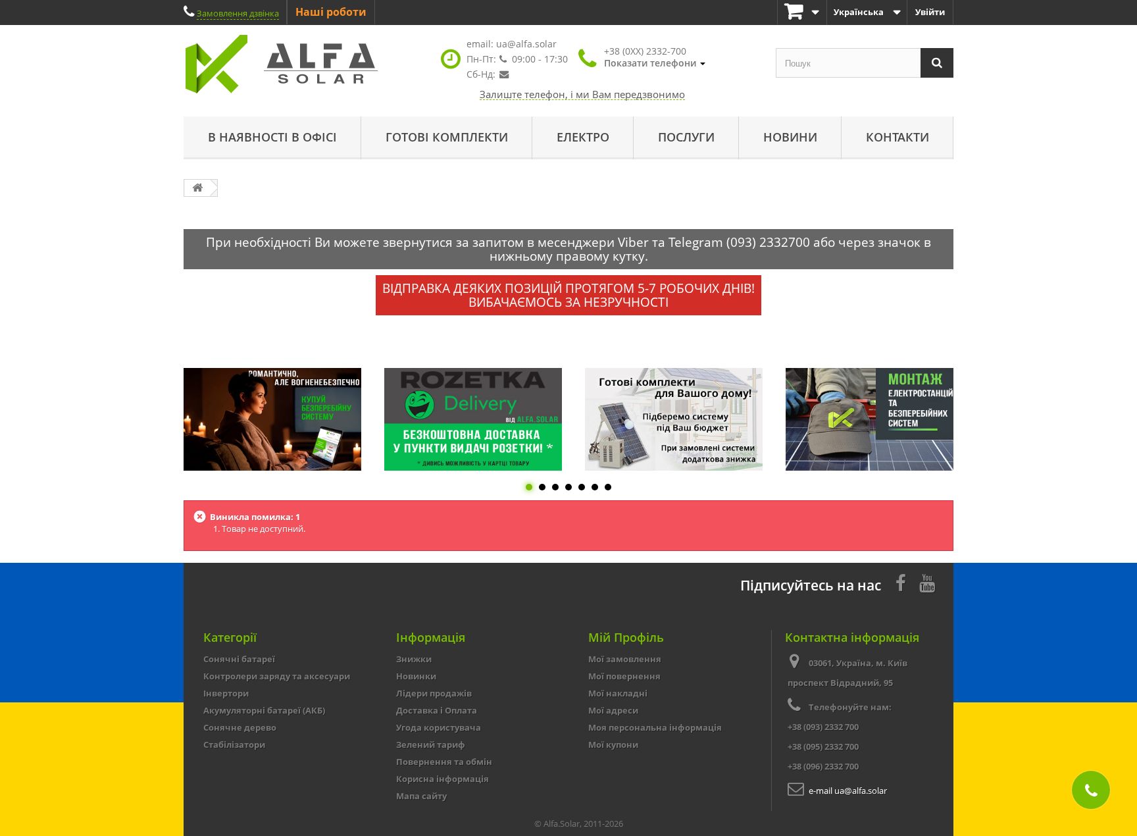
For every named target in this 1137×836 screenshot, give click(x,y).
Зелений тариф (430, 744)
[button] (654, 57)
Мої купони (613, 744)
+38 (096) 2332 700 (823, 766)
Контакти (897, 137)
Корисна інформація (442, 779)
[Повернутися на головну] (197, 188)
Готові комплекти (447, 137)
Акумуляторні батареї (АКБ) (264, 710)
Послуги (686, 137)
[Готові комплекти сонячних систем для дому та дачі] (674, 419)
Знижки (414, 659)
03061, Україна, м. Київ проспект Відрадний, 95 (847, 673)
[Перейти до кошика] (802, 12)
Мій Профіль (626, 637)
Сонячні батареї (239, 659)
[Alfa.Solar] (305, 64)
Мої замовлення (624, 659)
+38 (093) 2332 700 (823, 727)
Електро (583, 137)
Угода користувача (438, 727)
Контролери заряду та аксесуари (276, 676)
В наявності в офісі (272, 137)
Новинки (416, 676)
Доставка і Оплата (436, 710)
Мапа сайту (421, 796)
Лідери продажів (434, 693)
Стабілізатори (234, 744)
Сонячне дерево (239, 727)
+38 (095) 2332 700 (823, 746)
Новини (790, 137)
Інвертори (226, 693)
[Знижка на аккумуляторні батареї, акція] (272, 419)
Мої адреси (613, 710)
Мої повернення (624, 676)
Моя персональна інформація (655, 727)
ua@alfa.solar (526, 44)
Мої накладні (617, 693)
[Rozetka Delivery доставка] (473, 419)
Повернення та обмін (444, 762)
